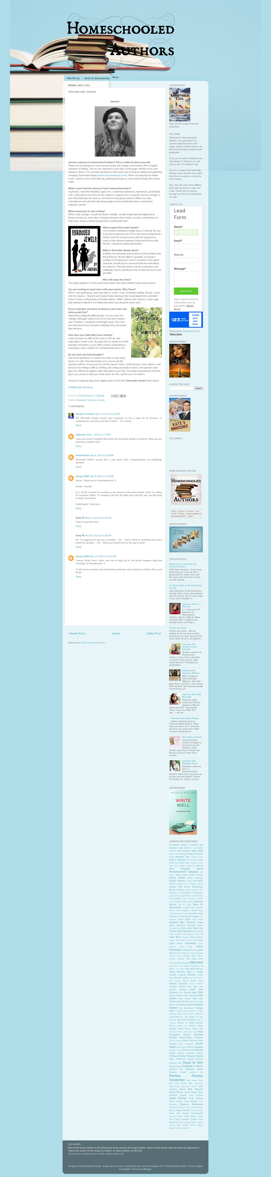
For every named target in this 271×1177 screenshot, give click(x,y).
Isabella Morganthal (191, 966)
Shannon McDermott (191, 1104)
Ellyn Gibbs (187, 928)
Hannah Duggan (197, 953)
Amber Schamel (177, 860)
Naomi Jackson (175, 1040)
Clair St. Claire (184, 904)
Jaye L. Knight (195, 972)
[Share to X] (118, 395)
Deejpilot (126, 1169)
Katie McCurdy (182, 1001)
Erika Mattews (188, 934)
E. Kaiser (194, 916)
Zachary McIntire (182, 1128)
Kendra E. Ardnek (85, 414)
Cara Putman (175, 898)
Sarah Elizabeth (196, 1095)
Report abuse (176, 334)
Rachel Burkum (189, 1050)
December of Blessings (179, 916)
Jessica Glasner (182, 981)
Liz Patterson (197, 1014)
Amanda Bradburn (187, 854)
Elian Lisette (198, 919)
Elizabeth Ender (195, 925)
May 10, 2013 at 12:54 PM (98, 518)
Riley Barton (192, 1080)
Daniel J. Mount (189, 910)
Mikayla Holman (191, 1029)
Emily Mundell (197, 931)
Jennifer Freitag (181, 978)
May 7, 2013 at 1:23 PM (99, 435)
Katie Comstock (190, 995)
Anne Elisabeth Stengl (186, 869)
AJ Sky (193, 848)
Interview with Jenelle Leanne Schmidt (189, 646)
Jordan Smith (187, 989)
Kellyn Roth (174, 1005)
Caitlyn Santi (174, 896)
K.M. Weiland (185, 992)
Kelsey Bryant (187, 1005)
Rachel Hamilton (186, 1053)
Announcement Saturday (183, 871)
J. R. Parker (179, 969)
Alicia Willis (197, 851)
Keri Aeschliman (186, 1008)
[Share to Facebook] (121, 395)
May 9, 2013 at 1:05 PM (102, 476)
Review (175, 1076)
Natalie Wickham (190, 1040)
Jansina (101, 400)
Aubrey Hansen (177, 881)
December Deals (195, 913)
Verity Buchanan (184, 1122)
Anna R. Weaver (195, 866)
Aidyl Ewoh (184, 848)
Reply (78, 425)
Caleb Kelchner (185, 896)
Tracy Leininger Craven (186, 1119)
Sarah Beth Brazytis (191, 1089)
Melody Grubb (196, 1026)
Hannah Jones (175, 956)
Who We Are (73, 78)
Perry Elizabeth (195, 1047)
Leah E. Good (175, 1014)
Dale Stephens (197, 907)
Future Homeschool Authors (181, 940)
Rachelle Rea (175, 1063)
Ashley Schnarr (196, 875)
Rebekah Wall (196, 1072)
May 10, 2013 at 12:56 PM (98, 535)
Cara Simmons (189, 899)
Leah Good (187, 1014)
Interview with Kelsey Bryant (185, 718)
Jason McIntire (177, 972)
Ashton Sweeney (195, 878)
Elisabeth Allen (177, 922)
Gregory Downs (190, 950)
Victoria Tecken (189, 1125)
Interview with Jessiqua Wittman (191, 671)
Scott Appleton (191, 1101)
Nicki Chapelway (186, 1044)
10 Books (174, 845)
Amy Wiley (179, 863)
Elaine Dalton (184, 919)
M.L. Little (184, 1017)
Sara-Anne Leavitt (188, 1086)
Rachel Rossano (187, 1056)
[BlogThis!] (115, 395)
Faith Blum (175, 937)
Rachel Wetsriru (195, 1059)
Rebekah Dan (176, 1069)
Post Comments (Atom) (93, 643)
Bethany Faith (175, 887)
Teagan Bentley (182, 1110)
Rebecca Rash (175, 1066)
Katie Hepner (184, 998)
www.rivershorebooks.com (112, 175)
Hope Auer (197, 959)
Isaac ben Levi (175, 966)
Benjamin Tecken (196, 884)
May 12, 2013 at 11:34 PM (103, 556)
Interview (91, 400)
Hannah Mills (189, 956)
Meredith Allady (176, 1029)
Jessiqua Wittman (177, 986)
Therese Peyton (176, 1116)
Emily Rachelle (175, 934)
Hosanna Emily (175, 963)
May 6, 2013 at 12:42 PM (107, 414)
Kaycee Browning (196, 1001)
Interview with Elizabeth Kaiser (190, 762)
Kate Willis (197, 992)
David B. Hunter (181, 913)
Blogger (148, 1169)
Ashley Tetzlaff (177, 878)
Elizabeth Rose (175, 928)
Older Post (154, 633)
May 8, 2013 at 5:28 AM (102, 455)
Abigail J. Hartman (189, 845)
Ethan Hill (199, 934)
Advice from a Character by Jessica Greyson (182, 565)
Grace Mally (186, 947)
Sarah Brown (176, 1092)
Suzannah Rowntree (177, 1107)
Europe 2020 (82, 476)
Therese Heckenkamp (192, 1113)
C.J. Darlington (183, 893)
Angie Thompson (191, 863)
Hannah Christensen (182, 953)
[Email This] (112, 395)
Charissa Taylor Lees (183, 901)
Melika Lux (182, 1026)
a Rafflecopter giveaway (80, 387)
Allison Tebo (173, 854)
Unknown (81, 435)
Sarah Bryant (190, 1092)
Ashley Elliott (181, 875)
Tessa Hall (174, 1113)
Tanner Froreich (191, 1107)
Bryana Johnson (192, 890)
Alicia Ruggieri (183, 851)
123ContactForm (190, 331)
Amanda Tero (182, 857)
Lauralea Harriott (182, 1011)
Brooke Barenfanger (193, 887)
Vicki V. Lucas (197, 1122)
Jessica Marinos (196, 984)
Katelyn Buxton (176, 995)
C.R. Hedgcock (196, 893)
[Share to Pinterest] (124, 395)
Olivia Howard (182, 1047)
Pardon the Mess (177, 628)
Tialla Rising (190, 1116)
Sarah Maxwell (196, 1098)
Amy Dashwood (192, 860)
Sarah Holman (178, 1098)
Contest (186, 907)
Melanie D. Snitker (186, 1023)
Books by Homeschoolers (97, 78)
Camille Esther (197, 896)
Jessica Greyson (178, 983)
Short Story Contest (192, 737)
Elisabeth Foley (195, 922)
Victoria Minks (175, 1125)
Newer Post (77, 633)
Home (116, 633)
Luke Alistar (174, 1017)
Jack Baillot (190, 969)
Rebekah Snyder (177, 1072)
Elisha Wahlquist (177, 925)
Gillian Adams (176, 943)
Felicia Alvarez (196, 937)
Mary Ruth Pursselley (186, 1020)
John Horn (192, 986)
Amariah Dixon (197, 857)
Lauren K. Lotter (196, 1011)
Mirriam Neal (182, 1032)
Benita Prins (182, 884)
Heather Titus (183, 959)
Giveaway (81, 400)
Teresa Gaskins (196, 1110)
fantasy (185, 937)
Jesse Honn (193, 978)
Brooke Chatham (176, 890)
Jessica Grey (197, 981)
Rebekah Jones (194, 1069)
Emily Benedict (184, 931)
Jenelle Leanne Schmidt (182, 975)
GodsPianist (82, 455)
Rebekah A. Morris (192, 1066)
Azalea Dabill (191, 881)
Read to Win (193, 1063)
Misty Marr (192, 1032)
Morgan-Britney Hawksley (191, 1037)
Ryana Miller (187, 1083)
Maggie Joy (193, 1017)
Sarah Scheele (176, 1101)
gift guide (198, 940)
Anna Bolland (179, 866)
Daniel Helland (175, 910)
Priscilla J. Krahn (175, 1050)
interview (185, 963)
